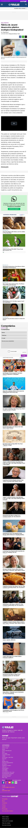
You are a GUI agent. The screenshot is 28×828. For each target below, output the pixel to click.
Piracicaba (4, 809)
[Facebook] (20, 37)
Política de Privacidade (7, 821)
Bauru (3, 801)
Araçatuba (4, 799)
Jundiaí (4, 807)
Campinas (4, 803)
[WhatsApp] (23, 37)
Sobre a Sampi (5, 816)
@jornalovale (8, 780)
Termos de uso (5, 818)
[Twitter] (26, 37)
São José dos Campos (7, 811)
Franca (4, 805)
